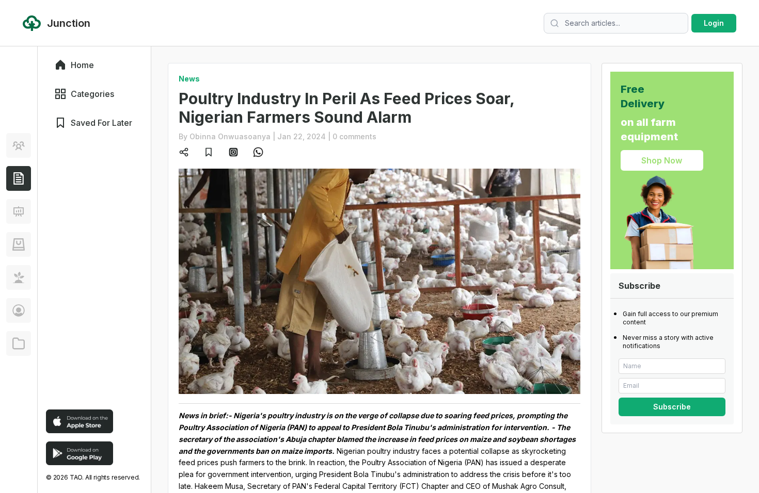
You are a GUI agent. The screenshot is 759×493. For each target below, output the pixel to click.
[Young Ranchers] (18, 211)
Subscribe (672, 406)
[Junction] (18, 178)
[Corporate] (18, 343)
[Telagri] (18, 277)
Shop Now (661, 160)
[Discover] (18, 145)
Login (714, 23)
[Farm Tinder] (18, 244)
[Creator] (18, 310)
